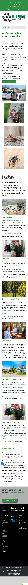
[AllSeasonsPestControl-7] (14, 322)
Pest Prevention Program (22, 522)
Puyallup (4, 475)
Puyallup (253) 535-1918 (14, 9)
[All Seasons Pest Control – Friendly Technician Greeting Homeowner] (14, 404)
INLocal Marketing (15, 574)
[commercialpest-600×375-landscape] (14, 199)
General (5, 258)
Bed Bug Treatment (10, 422)
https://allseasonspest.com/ (14, 570)
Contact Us (22, 532)
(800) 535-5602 (4, 554)
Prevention (6, 341)
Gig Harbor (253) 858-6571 (14, 8)
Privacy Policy (11, 571)
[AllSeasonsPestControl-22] (14, 281)
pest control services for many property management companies (13, 385)
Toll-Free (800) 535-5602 (14, 4)
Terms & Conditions (20, 571)
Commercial (7, 217)
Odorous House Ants (11, 299)
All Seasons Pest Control (14, 2)
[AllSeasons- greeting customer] (14, 240)
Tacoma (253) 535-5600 (14, 6)
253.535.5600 (16, 492)
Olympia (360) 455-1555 (5, 546)
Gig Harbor (10, 475)
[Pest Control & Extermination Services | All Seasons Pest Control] (14, 13)
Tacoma (21, 473)
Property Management (11, 379)
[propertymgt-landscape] (14, 361)
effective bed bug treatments (10, 435)
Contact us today (6, 76)
